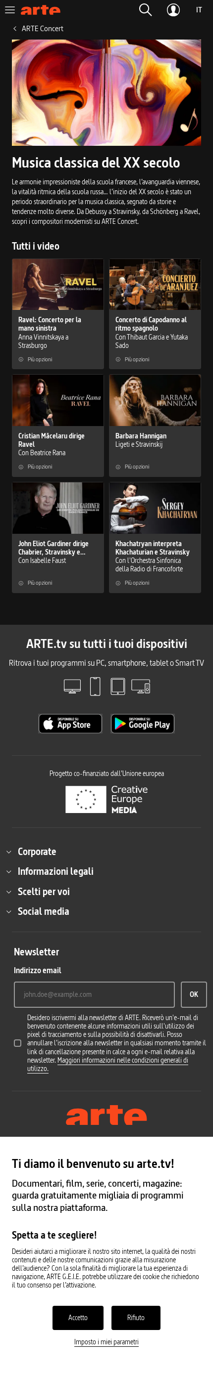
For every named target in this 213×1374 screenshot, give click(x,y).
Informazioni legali (56, 871)
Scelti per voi (44, 892)
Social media (43, 911)
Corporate (37, 852)
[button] (146, 10)
